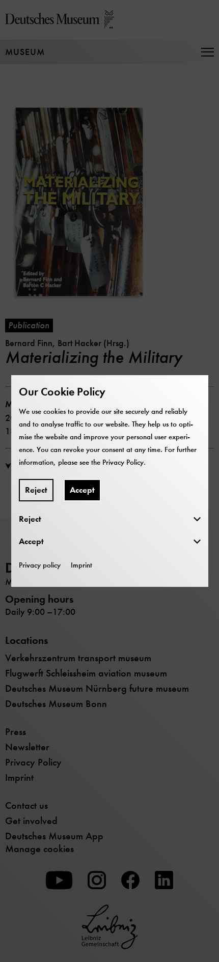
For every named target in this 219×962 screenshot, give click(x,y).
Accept (82, 490)
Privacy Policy (123, 462)
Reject (36, 490)
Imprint (81, 565)
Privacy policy (40, 565)
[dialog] (109, 481)
